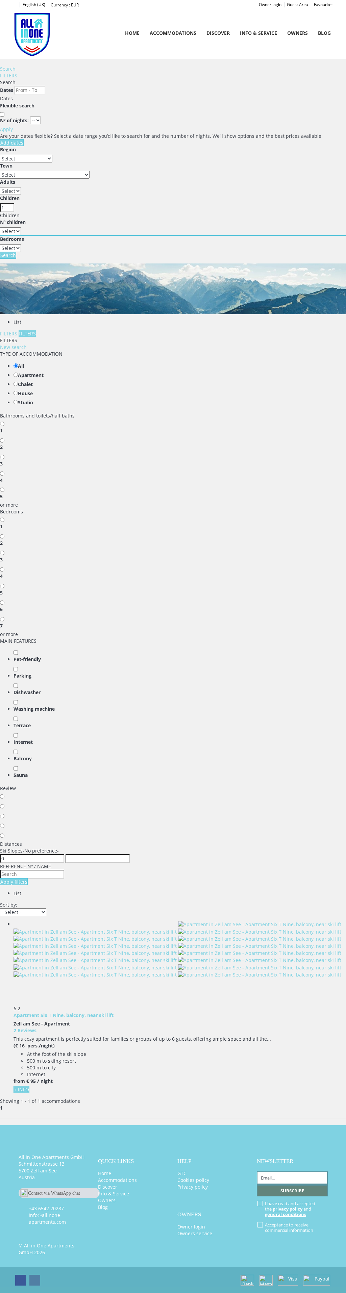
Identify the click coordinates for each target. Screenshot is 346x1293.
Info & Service (258, 33)
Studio (25, 402)
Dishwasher (27, 692)
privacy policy (287, 1209)
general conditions (285, 1214)
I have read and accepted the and (290, 1209)
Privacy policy (192, 1187)
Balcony (23, 758)
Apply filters (13, 882)
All (21, 366)
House (25, 393)
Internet (23, 742)
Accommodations (173, 33)
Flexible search (18, 105)
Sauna (21, 775)
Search (8, 69)
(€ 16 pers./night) (34, 1045)
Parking (22, 676)
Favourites (323, 4)
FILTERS (8, 75)
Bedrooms (12, 239)
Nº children (13, 222)
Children (10, 198)
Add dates (11, 143)
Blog (324, 33)
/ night (45, 1081)
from (19, 1081)
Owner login (270, 4)
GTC (182, 1173)
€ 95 (31, 1081)
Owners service (194, 1233)
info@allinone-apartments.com (47, 1218)
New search (13, 347)
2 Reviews (25, 1030)
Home (132, 33)
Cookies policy (193, 1180)
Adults (7, 182)
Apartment (31, 375)
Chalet (25, 384)
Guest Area (297, 4)
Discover (218, 33)
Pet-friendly (27, 659)
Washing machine (34, 709)
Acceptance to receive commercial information (289, 1227)
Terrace (22, 725)
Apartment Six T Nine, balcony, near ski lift (64, 1015)
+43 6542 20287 (46, 1208)
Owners (297, 33)
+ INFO (21, 1089)
